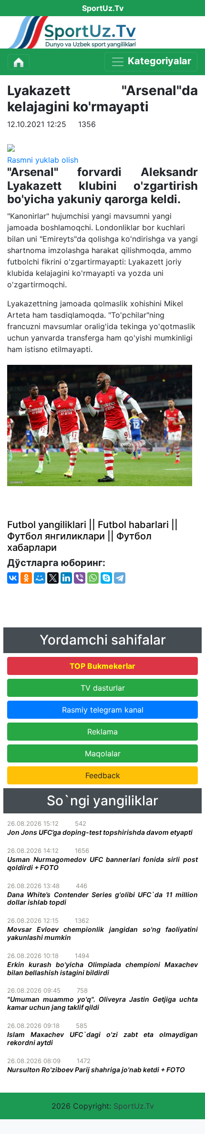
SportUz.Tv (133, 1106)
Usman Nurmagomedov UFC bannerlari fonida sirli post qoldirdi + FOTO (102, 863)
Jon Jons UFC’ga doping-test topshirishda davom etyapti (100, 832)
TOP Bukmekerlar (102, 666)
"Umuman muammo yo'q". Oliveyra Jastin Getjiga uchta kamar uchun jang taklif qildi (102, 1003)
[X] (53, 578)
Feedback (102, 775)
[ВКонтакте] (13, 578)
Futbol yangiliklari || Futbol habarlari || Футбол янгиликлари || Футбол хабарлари (92, 536)
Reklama (102, 731)
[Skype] (106, 578)
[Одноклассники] (26, 578)
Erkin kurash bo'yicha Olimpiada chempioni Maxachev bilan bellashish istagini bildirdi (102, 968)
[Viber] (79, 578)
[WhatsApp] (93, 578)
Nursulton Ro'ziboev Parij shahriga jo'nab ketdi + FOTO (96, 1070)
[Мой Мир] (39, 578)
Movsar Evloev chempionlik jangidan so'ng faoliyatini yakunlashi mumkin (102, 933)
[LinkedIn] (66, 578)
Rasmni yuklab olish (42, 160)
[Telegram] (119, 578)
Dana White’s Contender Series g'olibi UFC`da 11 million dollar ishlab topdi (102, 898)
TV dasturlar (103, 688)
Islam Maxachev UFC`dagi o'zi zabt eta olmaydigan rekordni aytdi (102, 1038)
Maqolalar (103, 753)
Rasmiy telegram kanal (103, 709)
